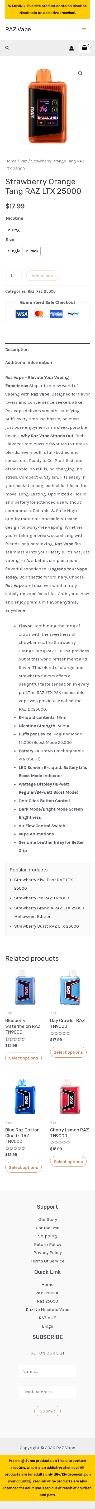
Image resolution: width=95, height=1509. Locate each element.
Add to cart (43, 275)
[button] (80, 73)
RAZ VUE (47, 1317)
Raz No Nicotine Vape (47, 1309)
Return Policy (47, 1244)
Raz (23, 161)
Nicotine (14, 218)
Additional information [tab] (28, 362)
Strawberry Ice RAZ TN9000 (41, 897)
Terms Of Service (47, 1261)
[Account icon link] (71, 48)
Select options (23, 1057)
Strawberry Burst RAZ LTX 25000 (46, 926)
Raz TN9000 (47, 1292)
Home (10, 161)
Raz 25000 (46, 291)
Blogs (47, 1326)
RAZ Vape (18, 29)
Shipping (47, 1235)
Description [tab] (17, 349)
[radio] (14, 230)
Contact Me (47, 1227)
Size (10, 239)
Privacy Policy (48, 1252)
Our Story (47, 1219)
